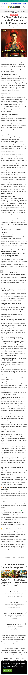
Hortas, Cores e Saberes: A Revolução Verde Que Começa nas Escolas (6, 582)
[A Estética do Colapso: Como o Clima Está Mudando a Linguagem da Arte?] (20, 573)
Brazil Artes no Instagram (13, 510)
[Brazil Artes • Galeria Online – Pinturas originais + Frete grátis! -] (14, 7)
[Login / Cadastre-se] (24, 7)
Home (10, 9)
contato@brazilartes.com (8, 660)
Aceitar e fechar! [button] (7, 670)
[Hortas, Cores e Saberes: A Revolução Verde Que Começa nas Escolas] (7, 573)
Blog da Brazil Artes (15, 498)
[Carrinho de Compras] (26, 7)
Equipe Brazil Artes (8, 26)
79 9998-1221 (17, 658)
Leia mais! (5, 667)
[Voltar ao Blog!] (14, 557)
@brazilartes (6, 514)
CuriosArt (15, 9)
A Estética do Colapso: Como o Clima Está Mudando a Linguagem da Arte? (20, 582)
